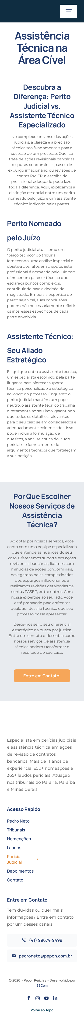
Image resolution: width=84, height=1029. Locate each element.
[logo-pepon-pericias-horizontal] (24, 7)
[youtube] (46, 998)
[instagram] (37, 998)
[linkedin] (55, 998)
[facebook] (29, 998)
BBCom (42, 985)
